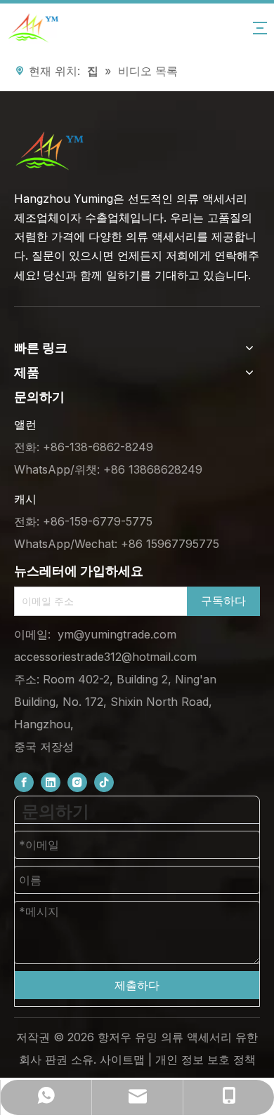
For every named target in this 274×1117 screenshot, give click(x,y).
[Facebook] (24, 782)
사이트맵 (122, 1059)
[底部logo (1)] (49, 151)
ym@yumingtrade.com (117, 634)
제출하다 (137, 985)
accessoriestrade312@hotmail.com (105, 657)
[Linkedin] (50, 782)
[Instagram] (77, 782)
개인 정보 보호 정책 (205, 1059)
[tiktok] (104, 782)
